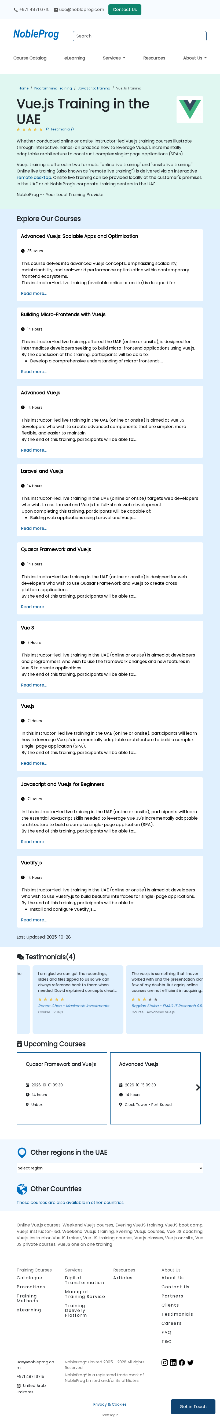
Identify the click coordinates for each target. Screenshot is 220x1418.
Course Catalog (29, 58)
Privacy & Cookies (110, 1404)
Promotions (31, 1287)
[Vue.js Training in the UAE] (41, 33)
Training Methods (27, 1298)
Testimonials (177, 1314)
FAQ (167, 1332)
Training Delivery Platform (76, 1310)
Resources (154, 58)
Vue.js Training (128, 88)
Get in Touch (193, 1407)
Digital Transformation (84, 1280)
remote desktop (34, 177)
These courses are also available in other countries (70, 1202)
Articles (123, 1278)
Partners (173, 1296)
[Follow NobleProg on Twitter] (190, 1362)
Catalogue (29, 1278)
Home (23, 88)
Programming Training (53, 88)
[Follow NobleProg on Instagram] (165, 1362)
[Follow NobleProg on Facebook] (182, 1362)
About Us (193, 58)
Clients (170, 1305)
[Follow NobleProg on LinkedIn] (173, 1362)
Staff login (110, 1415)
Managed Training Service (85, 1294)
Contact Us (125, 9)
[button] (196, 1087)
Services (112, 58)
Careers (172, 1323)
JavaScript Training (94, 88)
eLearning (74, 58)
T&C (167, 1341)
